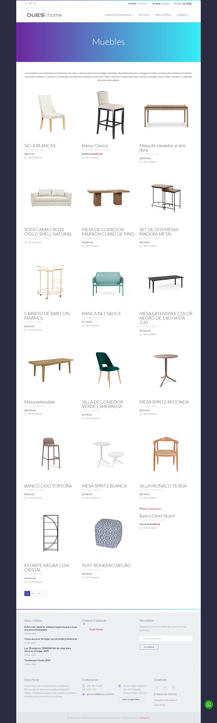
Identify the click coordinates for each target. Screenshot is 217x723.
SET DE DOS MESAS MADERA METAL (159, 231)
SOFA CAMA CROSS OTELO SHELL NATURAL (48, 231)
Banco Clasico (95, 145)
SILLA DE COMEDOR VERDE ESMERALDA (102, 404)
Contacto (182, 14)
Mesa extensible (39, 401)
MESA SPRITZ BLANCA (104, 485)
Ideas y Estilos (163, 14)
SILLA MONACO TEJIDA (163, 485)
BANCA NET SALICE (101, 313)
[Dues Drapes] (160, 3)
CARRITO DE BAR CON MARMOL (47, 315)
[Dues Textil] (137, 3)
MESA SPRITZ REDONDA (164, 401)
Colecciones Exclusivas (118, 14)
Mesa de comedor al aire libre (163, 147)
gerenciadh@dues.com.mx (100, 694)
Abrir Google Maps (131, 699)
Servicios (144, 14)
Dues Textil (159, 704)
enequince (145, 717)
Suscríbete (149, 647)
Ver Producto (35, 157)
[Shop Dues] (183, 3)
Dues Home (96, 629)
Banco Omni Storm (157, 515)
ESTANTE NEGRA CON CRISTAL (46, 567)
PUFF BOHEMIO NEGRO (106, 565)
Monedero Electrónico (165, 700)
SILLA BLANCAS (40, 145)
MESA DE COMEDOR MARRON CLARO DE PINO (108, 231)
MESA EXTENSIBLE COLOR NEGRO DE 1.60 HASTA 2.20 (166, 318)
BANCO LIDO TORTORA (48, 485)
